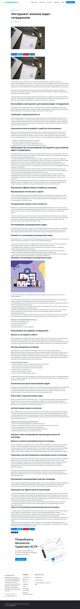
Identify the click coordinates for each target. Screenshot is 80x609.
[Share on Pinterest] (15, 532)
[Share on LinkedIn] (17, 532)
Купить (63, 2)
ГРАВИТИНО (13, 605)
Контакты (49, 2)
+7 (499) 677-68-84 (39, 580)
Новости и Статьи (15, 10)
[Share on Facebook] (11, 532)
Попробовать (70, 2)
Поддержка (56, 2)
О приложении (34, 2)
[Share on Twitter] (13, 532)
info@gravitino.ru (39, 577)
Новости (25, 586)
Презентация (10, 595)
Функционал (42, 2)
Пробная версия (21, 559)
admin (12, 21)
